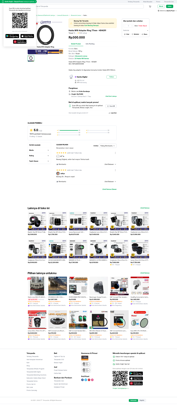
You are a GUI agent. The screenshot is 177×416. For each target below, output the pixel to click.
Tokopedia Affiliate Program (35, 369)
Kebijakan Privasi (59, 387)
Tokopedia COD (59, 359)
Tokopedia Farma (32, 381)
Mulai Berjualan (147, 1)
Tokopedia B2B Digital (34, 372)
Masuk (161, 6)
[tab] (76, 44)
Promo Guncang (32, 390)
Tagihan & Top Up (59, 356)
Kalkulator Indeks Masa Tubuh (36, 378)
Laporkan (114, 113)
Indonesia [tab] (133, 400)
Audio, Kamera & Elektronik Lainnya (44, 15)
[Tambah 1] (132, 26)
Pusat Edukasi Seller (60, 370)
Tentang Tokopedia (133, 1)
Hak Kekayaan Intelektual (35, 359)
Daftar (170, 6)
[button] (167, 11)
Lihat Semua (144, 208)
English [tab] (142, 400)
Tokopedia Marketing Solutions (36, 375)
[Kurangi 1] (125, 26)
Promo (158, 1)
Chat (127, 34)
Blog (28, 366)
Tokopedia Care (169, 1)
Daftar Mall (57, 373)
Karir (28, 362)
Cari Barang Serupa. (91, 25)
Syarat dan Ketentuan (61, 384)
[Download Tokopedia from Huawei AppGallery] (136, 383)
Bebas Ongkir (58, 362)
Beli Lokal (30, 387)
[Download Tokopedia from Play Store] (136, 373)
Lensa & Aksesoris (62, 15)
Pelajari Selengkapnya (120, 388)
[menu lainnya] (115, 153)
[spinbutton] (128, 26)
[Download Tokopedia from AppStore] (136, 378)
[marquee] (93, 23)
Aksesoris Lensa (76, 15)
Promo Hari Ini (31, 384)
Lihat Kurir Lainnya (111, 96)
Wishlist (136, 34)
